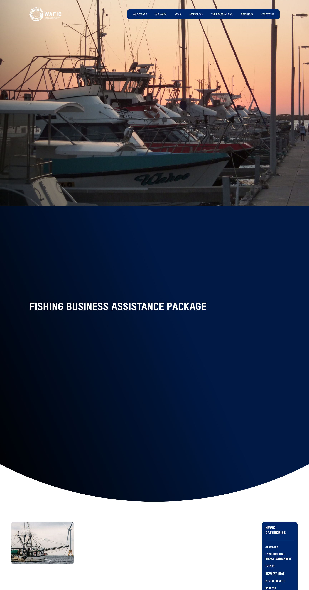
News (178, 14)
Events (269, 566)
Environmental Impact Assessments (278, 556)
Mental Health (274, 581)
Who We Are (140, 14)
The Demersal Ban (221, 14)
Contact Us (267, 14)
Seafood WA (196, 14)
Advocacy (271, 547)
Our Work (160, 14)
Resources (247, 14)
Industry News (274, 573)
